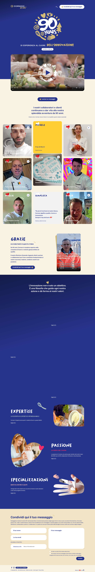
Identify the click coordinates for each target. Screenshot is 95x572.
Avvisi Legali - (35, 570)
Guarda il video (47, 49)
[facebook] (12, 568)
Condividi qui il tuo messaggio (73, 6)
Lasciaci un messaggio (48, 99)
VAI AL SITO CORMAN (21, 567)
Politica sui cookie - (29, 570)
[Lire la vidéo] (28, 127)
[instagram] (14, 568)
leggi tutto (53, 325)
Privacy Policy (41, 570)
